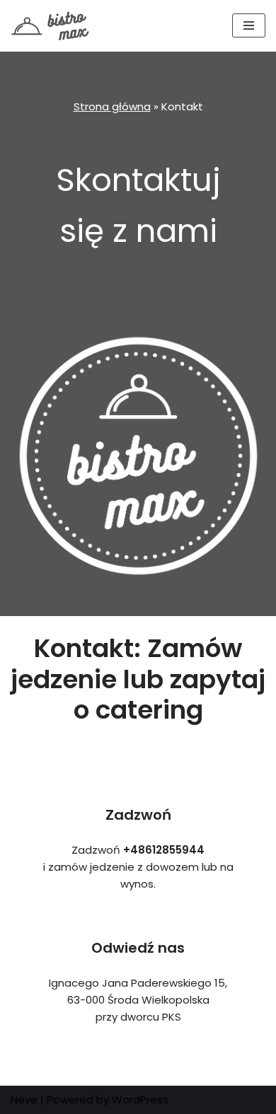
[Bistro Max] (53, 26)
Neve (24, 1099)
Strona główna (112, 106)
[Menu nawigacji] (248, 25)
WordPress (140, 1099)
